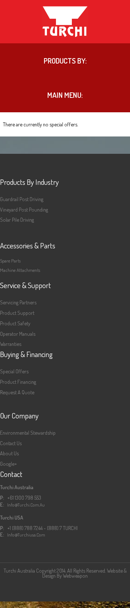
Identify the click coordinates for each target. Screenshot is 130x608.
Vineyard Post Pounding (24, 209)
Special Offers (14, 371)
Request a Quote (17, 392)
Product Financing (18, 381)
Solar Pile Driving (17, 219)
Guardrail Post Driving (21, 199)
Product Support (17, 312)
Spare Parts (10, 261)
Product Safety (15, 323)
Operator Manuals (17, 333)
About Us (9, 453)
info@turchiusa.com (26, 535)
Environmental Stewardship (28, 432)
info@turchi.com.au (26, 505)
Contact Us (11, 443)
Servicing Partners (18, 302)
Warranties (10, 343)
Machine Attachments (20, 270)
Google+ (8, 463)
